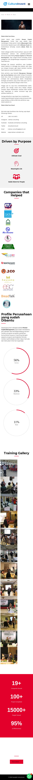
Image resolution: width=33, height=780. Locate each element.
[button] (29, 776)
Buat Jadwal (15, 761)
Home (2, 14)
